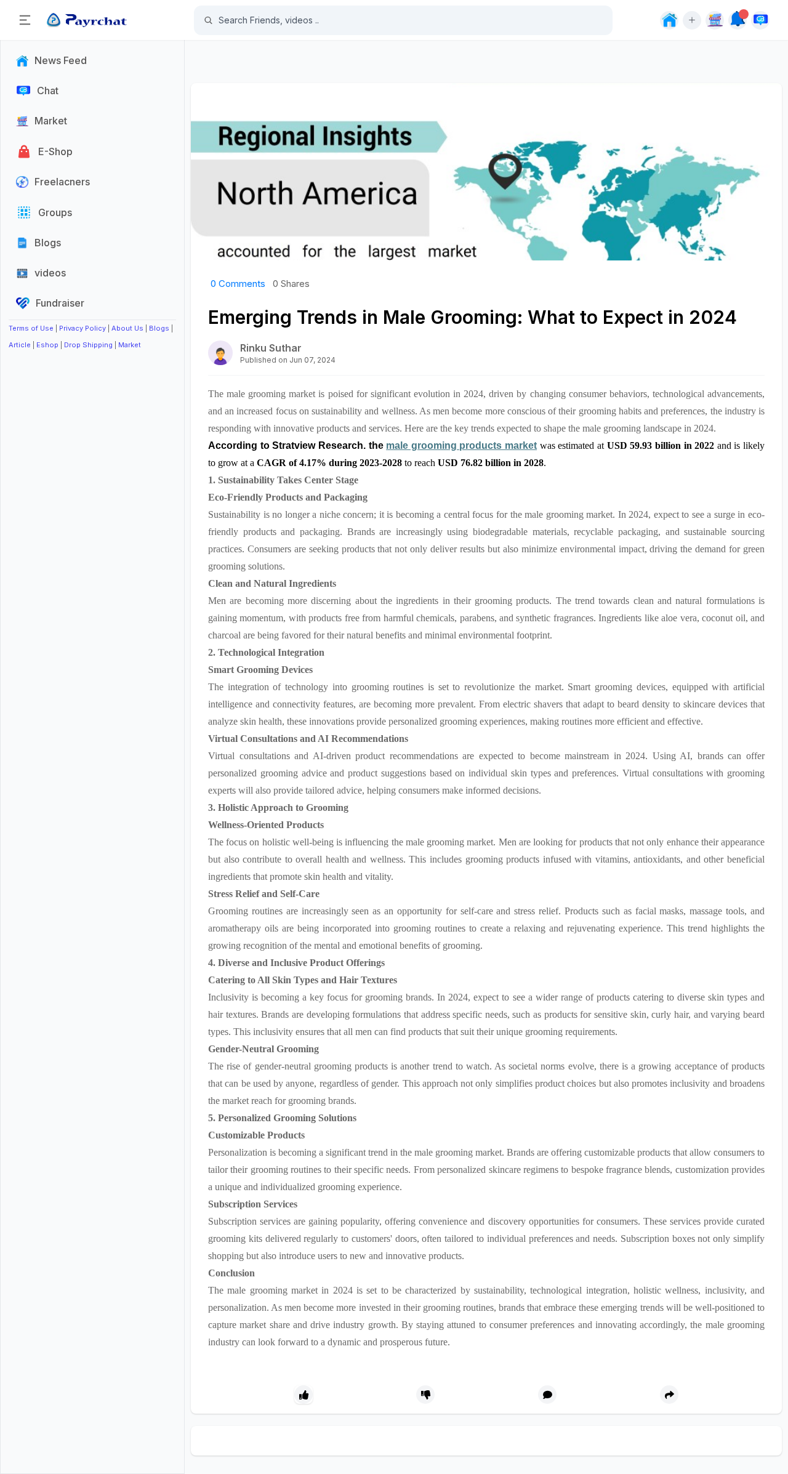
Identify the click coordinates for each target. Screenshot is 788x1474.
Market (129, 344)
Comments (238, 283)
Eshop (47, 344)
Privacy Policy (82, 328)
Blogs (159, 328)
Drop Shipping (88, 344)
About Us (127, 328)
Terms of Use (31, 328)
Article (20, 344)
